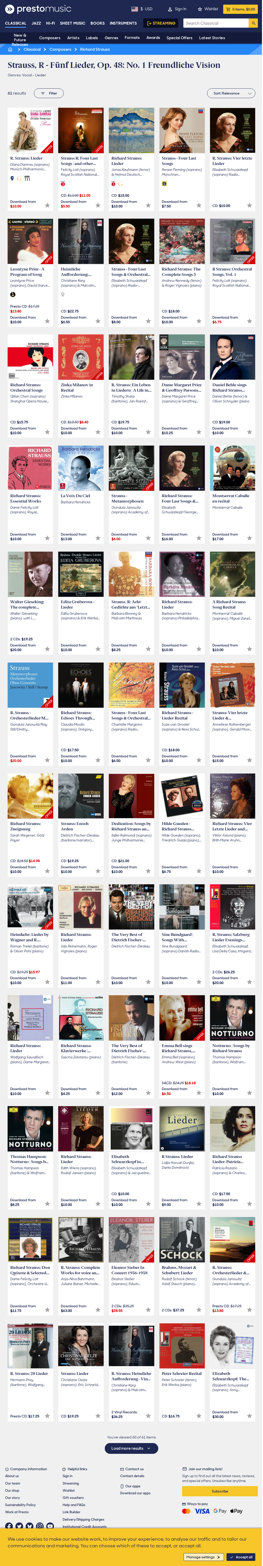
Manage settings (200, 1557)
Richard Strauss (94, 49)
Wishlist (211, 9)
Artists (73, 37)
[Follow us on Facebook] (10, 1526)
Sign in (180, 9)
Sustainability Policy (20, 1505)
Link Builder (71, 1512)
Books (98, 23)
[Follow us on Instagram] (41, 1526)
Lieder (40, 75)
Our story (12, 1498)
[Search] (253, 23)
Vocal (27, 75)
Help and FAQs (74, 1505)
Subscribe (220, 1491)
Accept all (244, 1557)
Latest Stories (212, 37)
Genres (111, 37)
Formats (132, 37)
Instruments (123, 23)
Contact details (132, 1476)
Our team (12, 1483)
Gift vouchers (73, 1498)
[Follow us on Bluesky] (31, 1526)
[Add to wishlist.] (47, 205)
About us (12, 1476)
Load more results (127, 1448)
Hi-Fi (50, 23)
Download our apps (135, 1493)
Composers (50, 37)
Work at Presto (17, 1512)
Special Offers (179, 37)
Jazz (36, 23)
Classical (15, 23)
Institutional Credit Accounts (85, 1527)
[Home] (10, 49)
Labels (92, 37)
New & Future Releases (20, 40)
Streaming (164, 23)
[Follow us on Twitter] (20, 1526)
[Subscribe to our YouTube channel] (51, 1526)
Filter (53, 93)
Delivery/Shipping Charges (83, 1519)
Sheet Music (73, 23)
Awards (153, 37)
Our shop (12, 1490)
